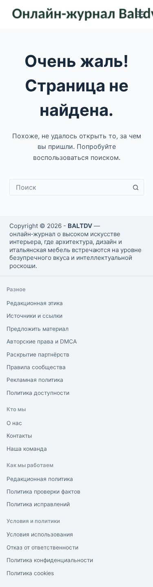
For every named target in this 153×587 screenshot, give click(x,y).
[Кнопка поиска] (136, 187)
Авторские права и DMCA (42, 341)
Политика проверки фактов (43, 491)
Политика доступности (38, 393)
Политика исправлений (38, 504)
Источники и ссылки (34, 315)
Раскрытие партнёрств (38, 354)
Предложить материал (38, 329)
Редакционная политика (40, 479)
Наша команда (27, 448)
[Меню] (140, 14)
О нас (14, 423)
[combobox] (69, 187)
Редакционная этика (35, 303)
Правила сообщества (36, 367)
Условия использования (40, 534)
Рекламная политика (35, 380)
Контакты (19, 435)
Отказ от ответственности (42, 547)
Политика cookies (30, 573)
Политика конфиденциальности (50, 560)
